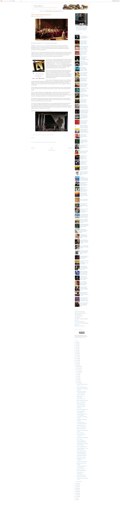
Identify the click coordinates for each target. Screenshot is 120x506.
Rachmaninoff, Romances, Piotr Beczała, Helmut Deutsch (84, 94)
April (78, 379)
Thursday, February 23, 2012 (38, 16)
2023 (77, 347)
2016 (77, 358)
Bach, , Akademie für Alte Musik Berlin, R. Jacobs (84, 241)
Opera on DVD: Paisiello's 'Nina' (82, 409)
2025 (77, 343)
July (78, 374)
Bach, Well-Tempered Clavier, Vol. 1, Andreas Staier (84, 126)
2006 (77, 491)
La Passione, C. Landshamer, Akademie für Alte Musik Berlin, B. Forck (84, 179)
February (78, 382)
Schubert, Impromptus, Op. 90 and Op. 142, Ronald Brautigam (83, 79)
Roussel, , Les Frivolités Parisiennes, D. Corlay (84, 299)
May (78, 377)
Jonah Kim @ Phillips (80, 394)
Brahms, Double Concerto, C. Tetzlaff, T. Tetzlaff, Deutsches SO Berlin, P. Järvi (84, 63)
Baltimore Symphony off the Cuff (82, 400)
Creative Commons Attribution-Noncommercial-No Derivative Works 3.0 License (81, 336)
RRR (54, 142)
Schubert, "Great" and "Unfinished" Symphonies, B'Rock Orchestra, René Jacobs (84, 189)
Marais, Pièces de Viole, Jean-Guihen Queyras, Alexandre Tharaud (84, 121)
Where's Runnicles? (78, 314)
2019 (77, 353)
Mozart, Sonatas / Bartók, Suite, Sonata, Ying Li (84, 151)
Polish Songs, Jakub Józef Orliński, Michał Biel (84, 257)
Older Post (70, 148)
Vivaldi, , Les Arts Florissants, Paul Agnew (84, 210)
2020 (77, 352)
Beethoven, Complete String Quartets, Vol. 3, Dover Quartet (83, 140)
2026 (77, 342)
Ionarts (38, 6)
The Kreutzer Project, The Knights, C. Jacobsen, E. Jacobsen (84, 172)
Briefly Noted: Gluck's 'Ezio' (81, 476)
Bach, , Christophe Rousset (84, 37)
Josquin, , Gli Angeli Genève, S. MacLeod (84, 73)
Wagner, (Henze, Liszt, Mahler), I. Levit (83, 156)
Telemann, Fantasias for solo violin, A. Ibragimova (84, 146)
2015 (77, 360)
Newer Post (33, 148)
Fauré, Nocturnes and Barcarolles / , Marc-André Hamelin (84, 84)
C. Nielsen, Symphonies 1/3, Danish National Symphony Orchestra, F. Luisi (84, 131)
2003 (77, 496)
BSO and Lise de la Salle (81, 428)
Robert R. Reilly (43, 43)
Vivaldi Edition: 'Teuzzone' (81, 457)
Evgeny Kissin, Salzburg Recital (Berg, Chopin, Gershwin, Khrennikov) (84, 167)
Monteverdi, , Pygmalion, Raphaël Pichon (84, 90)
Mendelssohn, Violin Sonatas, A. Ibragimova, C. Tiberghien (84, 288)
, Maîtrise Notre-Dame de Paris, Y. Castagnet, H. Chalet (84, 273)
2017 (77, 356)
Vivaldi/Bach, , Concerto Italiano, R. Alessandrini (84, 277)
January (78, 481)
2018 (77, 355)
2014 (77, 361)
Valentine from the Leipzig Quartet (82, 437)
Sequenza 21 (77, 324)
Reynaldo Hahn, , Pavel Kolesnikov (84, 230)
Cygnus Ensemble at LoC (81, 468)
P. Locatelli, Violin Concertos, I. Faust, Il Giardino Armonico (83, 100)
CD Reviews (42, 11)
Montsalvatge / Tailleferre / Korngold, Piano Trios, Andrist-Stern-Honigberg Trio (84, 111)
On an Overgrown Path (78, 323)
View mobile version (51, 150)
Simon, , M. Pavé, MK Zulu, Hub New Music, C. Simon (84, 216)
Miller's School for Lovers (81, 398)
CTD (45, 11)
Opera (52, 142)
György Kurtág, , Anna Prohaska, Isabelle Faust (84, 183)
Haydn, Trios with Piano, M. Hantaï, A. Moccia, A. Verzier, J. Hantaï (84, 220)
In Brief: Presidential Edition (81, 426)
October (78, 369)
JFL (52, 11)
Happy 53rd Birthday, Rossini (82, 387)
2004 (77, 494)
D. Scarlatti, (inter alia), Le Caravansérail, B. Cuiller (84, 261)
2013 (77, 363)
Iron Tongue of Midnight (79, 318)
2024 (77, 345)
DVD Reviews (61, 11)
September (79, 371)
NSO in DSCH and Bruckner (81, 455)
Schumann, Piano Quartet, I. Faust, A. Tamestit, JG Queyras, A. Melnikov (84, 47)
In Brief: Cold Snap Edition (81, 446)
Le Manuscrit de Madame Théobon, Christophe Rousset (84, 303)
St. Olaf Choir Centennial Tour (82, 461)
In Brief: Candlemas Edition (81, 470)
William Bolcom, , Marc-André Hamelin (83, 235)
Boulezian (76, 315)
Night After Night (78, 313)
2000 (77, 499)
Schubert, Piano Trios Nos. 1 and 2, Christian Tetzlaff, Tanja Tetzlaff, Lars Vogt (84, 116)
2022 (77, 348)
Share (32, 137)
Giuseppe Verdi (43, 45)
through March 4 (43, 110)
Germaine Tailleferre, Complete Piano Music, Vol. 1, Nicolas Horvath (84, 267)
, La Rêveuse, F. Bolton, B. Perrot (84, 106)
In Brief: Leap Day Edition (81, 402)
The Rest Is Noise (78, 311)
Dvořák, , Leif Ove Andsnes (83, 135)
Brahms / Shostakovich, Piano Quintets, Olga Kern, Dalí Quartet (84, 293)
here (41, 48)
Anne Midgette (77, 317)
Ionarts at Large (46, 142)
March (78, 381)
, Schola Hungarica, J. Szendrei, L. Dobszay (83, 41)
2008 (77, 488)
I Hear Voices (77, 320)
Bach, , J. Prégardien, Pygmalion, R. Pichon (83, 282)
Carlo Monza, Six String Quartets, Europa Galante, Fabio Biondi (84, 251)
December (79, 366)
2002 (77, 498)
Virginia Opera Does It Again (81, 450)
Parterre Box (77, 321)
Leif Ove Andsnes (80, 439)
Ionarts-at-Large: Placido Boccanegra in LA (41, 14)
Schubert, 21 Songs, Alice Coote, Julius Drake (84, 246)
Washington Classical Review (80, 325)
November (79, 368)
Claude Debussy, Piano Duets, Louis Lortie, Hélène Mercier (84, 162)
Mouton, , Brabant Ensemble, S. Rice (83, 204)
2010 (77, 485)
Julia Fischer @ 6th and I (81, 425)
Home (52, 148)
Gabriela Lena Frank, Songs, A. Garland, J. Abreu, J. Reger (83, 194)
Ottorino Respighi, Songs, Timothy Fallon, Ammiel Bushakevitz (84, 225)
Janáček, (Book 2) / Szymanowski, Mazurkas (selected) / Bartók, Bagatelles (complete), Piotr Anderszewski (81, 28)
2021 (77, 350)
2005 (77, 493)
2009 (77, 486)
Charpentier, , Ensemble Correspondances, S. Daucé (83, 58)
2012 (77, 365)
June (78, 376)
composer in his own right (57, 64)
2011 (77, 483)
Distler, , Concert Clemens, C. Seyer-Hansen (84, 52)
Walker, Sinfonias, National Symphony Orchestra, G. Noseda (83, 68)
